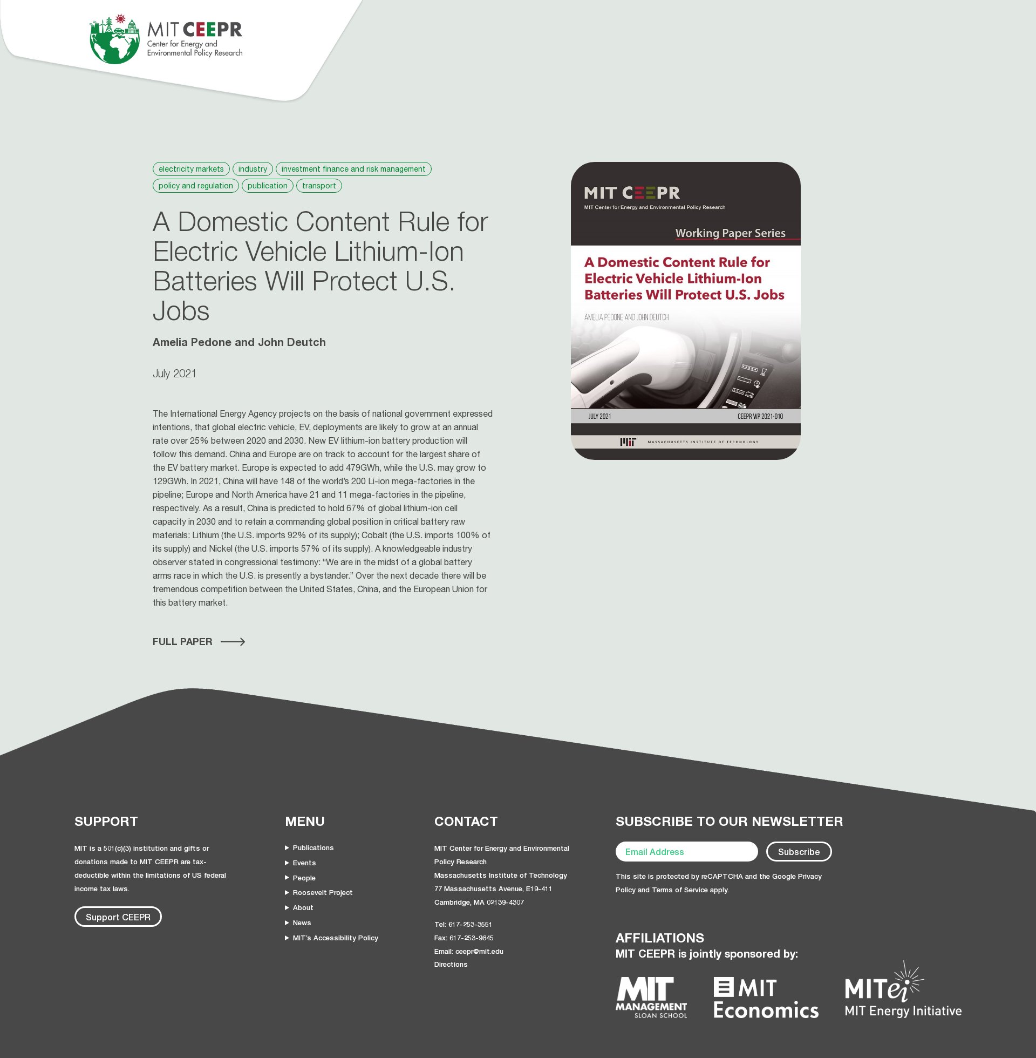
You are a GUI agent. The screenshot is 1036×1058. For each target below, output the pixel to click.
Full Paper (183, 641)
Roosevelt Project (323, 892)
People (304, 877)
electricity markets (191, 169)
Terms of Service (680, 889)
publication (268, 185)
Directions (451, 964)
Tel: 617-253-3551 (463, 924)
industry (252, 169)
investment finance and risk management (354, 169)
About (303, 907)
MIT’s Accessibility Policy (335, 937)
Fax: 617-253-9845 (464, 937)
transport (319, 185)
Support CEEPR (118, 917)
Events (304, 862)
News (302, 922)
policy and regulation (196, 185)
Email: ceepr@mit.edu (468, 951)
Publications (313, 847)
